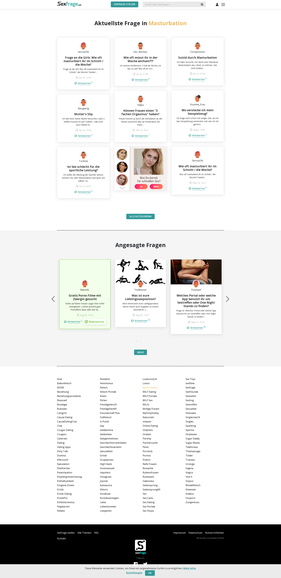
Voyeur (189, 481)
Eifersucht (62, 459)
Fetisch (104, 387)
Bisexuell (62, 400)
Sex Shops (148, 510)
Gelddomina (106, 430)
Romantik (148, 468)
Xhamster (191, 489)
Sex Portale (149, 506)
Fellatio (61, 510)
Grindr (103, 455)
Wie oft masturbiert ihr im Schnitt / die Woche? (197, 168)
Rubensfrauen (151, 472)
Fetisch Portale (108, 391)
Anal (59, 379)
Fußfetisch (106, 417)
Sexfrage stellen (66, 532)
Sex (145, 493)
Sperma (190, 430)
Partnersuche (150, 442)
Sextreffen (191, 404)
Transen (190, 459)
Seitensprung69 (151, 489)
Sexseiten (191, 396)
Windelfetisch (193, 485)
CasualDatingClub (67, 421)
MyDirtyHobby (151, 413)
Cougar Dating (65, 430)
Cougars (61, 434)
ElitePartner (63, 468)
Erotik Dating (64, 493)
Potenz (146, 459)
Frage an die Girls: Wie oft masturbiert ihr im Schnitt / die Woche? (83, 61)
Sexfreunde (192, 391)
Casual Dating (64, 417)
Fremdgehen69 (108, 408)
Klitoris (104, 489)
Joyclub (104, 481)
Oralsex (147, 434)
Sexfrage (190, 387)
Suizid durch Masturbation (197, 57)
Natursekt (148, 417)
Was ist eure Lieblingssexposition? (140, 297)
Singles (189, 421)
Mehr (140, 352)
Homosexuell (107, 468)
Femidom (105, 379)
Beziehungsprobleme (69, 396)
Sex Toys (190, 379)
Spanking (191, 425)
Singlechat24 (193, 417)
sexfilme (190, 383)
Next (227, 298)
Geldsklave (106, 434)
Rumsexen (148, 476)
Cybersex (62, 438)
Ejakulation (63, 464)
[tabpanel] (84, 294)
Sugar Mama (193, 442)
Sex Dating (149, 502)
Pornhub (148, 451)
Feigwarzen (63, 506)
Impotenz (105, 472)
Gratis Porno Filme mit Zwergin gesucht (85, 297)
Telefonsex (192, 447)
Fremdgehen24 (108, 404)
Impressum (179, 532)
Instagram (105, 476)
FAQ (96, 532)
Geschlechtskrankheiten (113, 442)
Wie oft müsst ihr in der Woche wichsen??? (140, 59)
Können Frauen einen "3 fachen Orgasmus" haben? (140, 112)
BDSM (60, 387)
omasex (147, 421)
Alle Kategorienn (140, 216)
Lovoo (146, 383)
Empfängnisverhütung (69, 476)
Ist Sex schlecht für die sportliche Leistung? (83, 168)
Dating (61, 442)
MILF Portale (150, 396)
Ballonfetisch (64, 383)
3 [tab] (144, 340)
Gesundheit (106, 451)
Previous (53, 298)
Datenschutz (195, 532)
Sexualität (191, 408)
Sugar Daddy (193, 438)
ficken (103, 396)
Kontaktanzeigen (109, 498)
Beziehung (63, 391)
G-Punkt (104, 421)
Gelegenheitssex (109, 438)
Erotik (60, 489)
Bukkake (62, 408)
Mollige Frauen (151, 408)
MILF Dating (149, 391)
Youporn (190, 498)
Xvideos (190, 493)
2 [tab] (140, 340)
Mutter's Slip (83, 114)
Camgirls (62, 413)
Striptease (191, 434)
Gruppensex (106, 459)
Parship (147, 438)
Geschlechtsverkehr (111, 447)
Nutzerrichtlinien (214, 532)
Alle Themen (84, 532)
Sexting (190, 400)
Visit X (189, 476)
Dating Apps (64, 447)
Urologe (190, 464)
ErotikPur (62, 498)
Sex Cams (148, 498)
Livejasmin (106, 510)
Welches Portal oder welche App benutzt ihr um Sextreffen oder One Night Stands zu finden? (196, 300)
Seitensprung (150, 485)
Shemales (191, 413)
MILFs (146, 404)
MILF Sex (148, 400)
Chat (59, 425)
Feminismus (106, 383)
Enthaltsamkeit (65, 481)
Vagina (189, 468)
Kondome (105, 493)
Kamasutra (106, 485)
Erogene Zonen (65, 485)
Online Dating (150, 425)
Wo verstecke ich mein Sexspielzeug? (198, 112)
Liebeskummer (108, 506)
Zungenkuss (192, 502)
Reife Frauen (150, 464)
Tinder (189, 455)
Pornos (147, 455)
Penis (146, 447)
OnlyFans (148, 430)
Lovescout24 (150, 379)
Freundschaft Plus (110, 413)
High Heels (106, 464)
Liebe (103, 502)
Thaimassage (193, 451)
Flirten (103, 400)
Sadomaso (148, 481)
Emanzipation (64, 472)
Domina (61, 455)
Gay (102, 425)
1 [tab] (136, 340)
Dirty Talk (62, 451)
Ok (150, 573)
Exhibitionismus (65, 502)
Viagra (189, 472)
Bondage (62, 404)
